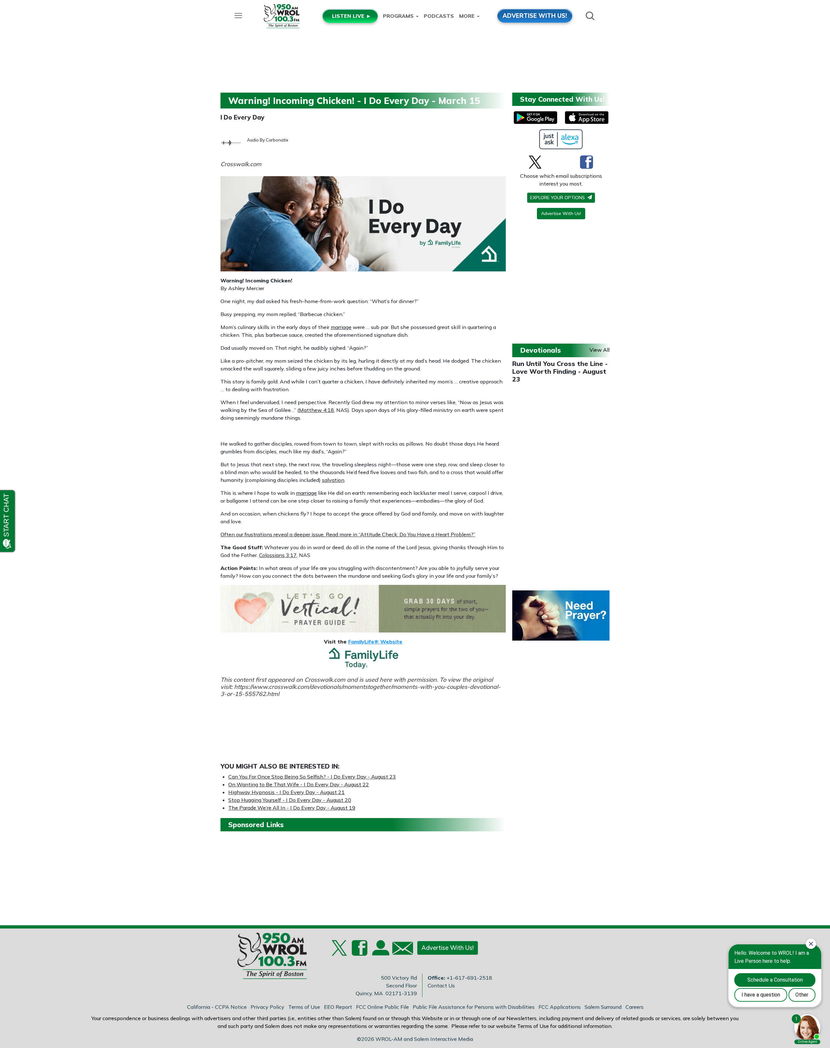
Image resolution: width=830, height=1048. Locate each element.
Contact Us (441, 985)
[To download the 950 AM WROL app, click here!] (535, 117)
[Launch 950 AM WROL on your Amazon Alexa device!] (561, 139)
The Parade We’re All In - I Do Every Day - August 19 (291, 807)
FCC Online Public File (382, 1007)
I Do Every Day (242, 117)
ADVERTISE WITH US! (535, 15)
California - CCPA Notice (217, 1007)
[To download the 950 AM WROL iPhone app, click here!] (587, 117)
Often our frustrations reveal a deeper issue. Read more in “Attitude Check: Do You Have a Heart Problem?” (347, 534)
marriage (341, 327)
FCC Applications (560, 1007)
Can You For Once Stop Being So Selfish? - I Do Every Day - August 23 (312, 776)
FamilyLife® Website (375, 641)
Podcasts (439, 16)
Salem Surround (603, 1007)
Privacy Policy (267, 1007)
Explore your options (558, 197)
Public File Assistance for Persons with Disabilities (474, 1007)
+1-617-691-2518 (469, 977)
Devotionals (540, 350)
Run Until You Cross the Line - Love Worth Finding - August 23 (560, 371)
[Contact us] (400, 950)
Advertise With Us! (561, 213)
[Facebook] (586, 161)
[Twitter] (535, 161)
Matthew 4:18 (316, 410)
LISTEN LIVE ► (351, 16)
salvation (333, 480)
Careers (634, 1007)
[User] (380, 952)
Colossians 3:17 (278, 555)
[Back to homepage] (268, 957)
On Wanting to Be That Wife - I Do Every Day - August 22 (298, 784)
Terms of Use (304, 1007)
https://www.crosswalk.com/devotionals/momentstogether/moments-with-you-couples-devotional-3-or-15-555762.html (360, 690)
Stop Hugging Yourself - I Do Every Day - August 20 (289, 800)
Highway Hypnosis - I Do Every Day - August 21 (286, 792)
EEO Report (338, 1007)
